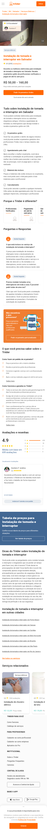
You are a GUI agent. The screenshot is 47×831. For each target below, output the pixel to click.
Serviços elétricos (9, 50)
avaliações (17, 64)
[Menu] (3, 4)
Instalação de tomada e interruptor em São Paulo (19, 646)
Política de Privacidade (27, 820)
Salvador (16, 11)
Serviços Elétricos (27, 11)
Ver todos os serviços (11, 658)
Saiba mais (10, 381)
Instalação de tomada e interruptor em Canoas (19, 625)
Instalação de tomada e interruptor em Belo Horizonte (21, 636)
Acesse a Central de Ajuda (23, 785)
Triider (4, 11)
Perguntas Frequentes (15, 761)
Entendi (23, 826)
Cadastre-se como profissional (19, 738)
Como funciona (12, 722)
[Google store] (32, 800)
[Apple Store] (14, 800)
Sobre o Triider (12, 757)
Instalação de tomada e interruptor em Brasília (19, 641)
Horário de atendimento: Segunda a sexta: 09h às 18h (18, 777)
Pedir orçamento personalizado (23, 338)
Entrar (41, 4)
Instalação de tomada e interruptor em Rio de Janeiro (21, 651)
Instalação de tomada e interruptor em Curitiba (19, 630)
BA (10, 11)
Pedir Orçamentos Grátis (23, 92)
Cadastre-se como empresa (18, 742)
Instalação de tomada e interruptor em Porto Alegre (20, 620)
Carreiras (10, 765)
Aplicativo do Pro (13, 746)
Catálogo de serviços (15, 726)
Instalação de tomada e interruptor (14, 14)
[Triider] (14, 4)
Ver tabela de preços (23, 539)
